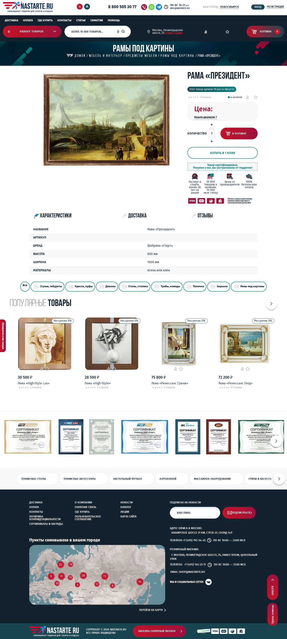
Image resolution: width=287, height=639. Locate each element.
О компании (83, 502)
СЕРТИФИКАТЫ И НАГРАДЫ (46, 524)
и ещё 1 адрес (174, 33)
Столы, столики (138, 286)
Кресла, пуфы (84, 286)
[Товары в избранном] (227, 32)
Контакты (64, 20)
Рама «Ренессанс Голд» (235, 383)
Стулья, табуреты (51, 286)
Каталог (125, 507)
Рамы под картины (252, 286)
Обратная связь (85, 507)
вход (257, 7)
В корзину (239, 133)
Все (25, 285)
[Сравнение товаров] (205, 32)
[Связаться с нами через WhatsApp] (151, 7)
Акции (124, 512)
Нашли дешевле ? (205, 117)
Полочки (198, 286)
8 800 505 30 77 (122, 6)
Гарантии (96, 20)
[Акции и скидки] (80, 7)
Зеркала (222, 286)
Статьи (81, 20)
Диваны (110, 286)
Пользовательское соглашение (88, 518)
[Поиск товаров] (126, 31)
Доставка (11, 20)
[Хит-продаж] (87, 7)
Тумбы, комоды (170, 286)
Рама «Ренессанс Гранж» (170, 383)
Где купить (45, 20)
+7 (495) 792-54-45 (194, 540)
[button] (271, 304)
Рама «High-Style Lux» (33, 383)
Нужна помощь (272, 614)
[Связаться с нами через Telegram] (159, 7)
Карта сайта (128, 516)
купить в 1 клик (222, 153)
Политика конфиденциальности (45, 518)
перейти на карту (151, 610)
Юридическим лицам (3, 335)
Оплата (28, 20)
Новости (126, 502)
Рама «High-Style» (98, 383)
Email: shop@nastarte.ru (187, 572)
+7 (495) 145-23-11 (195, 564)
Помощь (114, 20)
